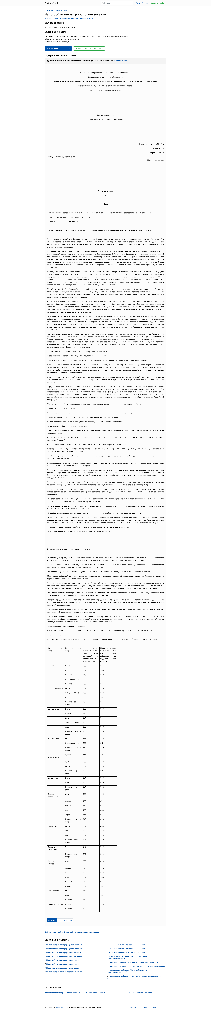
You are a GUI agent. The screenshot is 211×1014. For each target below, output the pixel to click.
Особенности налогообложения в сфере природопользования (136, 962)
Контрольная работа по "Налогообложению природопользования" (127, 971)
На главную (49, 10)
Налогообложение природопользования (64, 945)
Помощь (145, 3)
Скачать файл (120, 60)
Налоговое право (61, 10)
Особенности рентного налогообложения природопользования (137, 966)
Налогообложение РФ (96, 993)
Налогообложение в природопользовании (65, 972)
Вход (138, 3)
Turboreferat (60, 1007)
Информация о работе (72, 932)
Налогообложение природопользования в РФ (129, 952)
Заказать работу (158, 3)
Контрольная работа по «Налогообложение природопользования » (136, 977)
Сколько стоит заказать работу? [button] (89, 48)
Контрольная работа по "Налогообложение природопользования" (127, 957)
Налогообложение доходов (140, 993)
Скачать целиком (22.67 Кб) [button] (58, 48)
